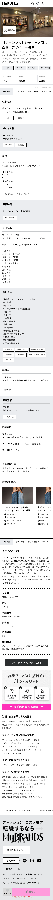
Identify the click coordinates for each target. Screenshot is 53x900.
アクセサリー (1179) (31, 750)
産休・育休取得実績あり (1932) (14, 797)
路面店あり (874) (35, 797)
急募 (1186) (6, 777)
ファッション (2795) (10, 740)
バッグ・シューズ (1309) (11, 750)
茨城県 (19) (13, 721)
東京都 (42, 810)
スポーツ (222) (8, 753)
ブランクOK (20, 68)
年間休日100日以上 (37, 349)
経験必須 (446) (25, 787)
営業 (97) (20, 765)
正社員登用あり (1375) (11, 790)
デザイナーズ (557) (9, 743)
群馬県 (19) (35, 721)
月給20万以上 (32, 68)
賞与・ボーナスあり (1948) (12, 780)
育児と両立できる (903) (34, 784)
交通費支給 (8, 349)
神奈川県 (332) (45, 725)
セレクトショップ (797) (11, 747)
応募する (31, 891)
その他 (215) (21, 753)
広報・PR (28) (31, 765)
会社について (46, 91)
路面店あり (20, 118)
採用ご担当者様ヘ (16, 850)
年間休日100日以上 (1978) (12, 784)
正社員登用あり (9, 417)
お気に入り (7, 893)
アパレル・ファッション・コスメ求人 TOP (19, 810)
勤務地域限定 (8, 390)
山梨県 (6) (7, 728)
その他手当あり (22, 349)
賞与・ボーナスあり (23, 194)
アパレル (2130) (29, 747)
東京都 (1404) (31, 725)
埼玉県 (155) (7, 725)
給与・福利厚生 (33, 91)
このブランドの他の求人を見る (26, 662)
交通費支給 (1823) (38, 777)
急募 (8, 68)
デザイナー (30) (8, 765)
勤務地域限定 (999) (9, 794)
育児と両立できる (46, 68)
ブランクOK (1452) (9, 787)
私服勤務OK (8, 354)
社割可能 (21, 354)
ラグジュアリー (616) (29, 740)
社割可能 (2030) (26, 794)
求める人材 (20, 91)
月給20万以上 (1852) (21, 777)
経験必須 (21, 145)
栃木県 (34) (23, 721)
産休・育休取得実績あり (37, 354)
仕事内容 (6, 91)
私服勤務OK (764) (29, 790)
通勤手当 (8, 359)
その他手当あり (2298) (34, 780)
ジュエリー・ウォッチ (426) (31, 743)
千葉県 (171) (18, 725)
